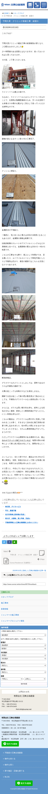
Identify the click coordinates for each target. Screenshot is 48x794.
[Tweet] (4, 542)
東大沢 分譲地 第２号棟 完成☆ (17, 518)
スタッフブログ (18, 13)
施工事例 (4, 603)
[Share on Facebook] (9, 542)
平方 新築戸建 (10, 510)
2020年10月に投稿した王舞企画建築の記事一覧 (29, 570)
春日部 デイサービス (13, 506)
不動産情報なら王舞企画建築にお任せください (21, 522)
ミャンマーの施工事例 (10, 615)
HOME (6, 13)
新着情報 (4, 609)
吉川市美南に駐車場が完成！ (15, 514)
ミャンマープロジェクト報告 (12, 621)
